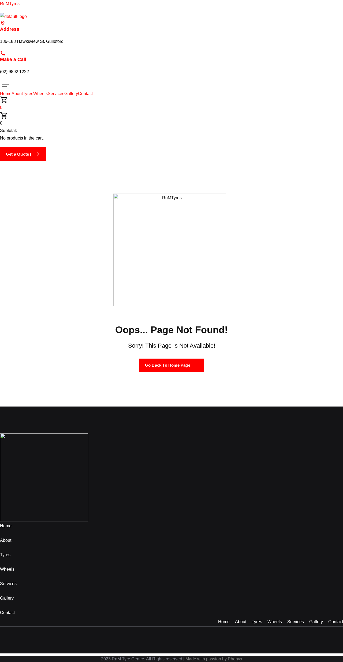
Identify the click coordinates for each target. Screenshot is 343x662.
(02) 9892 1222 (14, 71)
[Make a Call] (3, 53)
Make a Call (13, 59)
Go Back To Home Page (167, 365)
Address (9, 29)
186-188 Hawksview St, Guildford (32, 41)
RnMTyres (10, 3)
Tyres (28, 94)
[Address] (3, 23)
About (17, 94)
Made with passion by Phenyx (213, 659)
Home (6, 94)
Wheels (40, 94)
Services (56, 94)
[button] (171, 86)
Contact (85, 94)
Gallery (71, 94)
